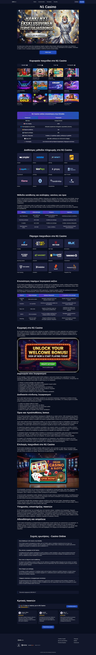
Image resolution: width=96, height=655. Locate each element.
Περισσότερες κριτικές (48, 626)
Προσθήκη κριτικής (72, 606)
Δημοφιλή (24, 65)
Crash (55, 65)
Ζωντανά (39, 65)
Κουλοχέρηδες (71, 65)
